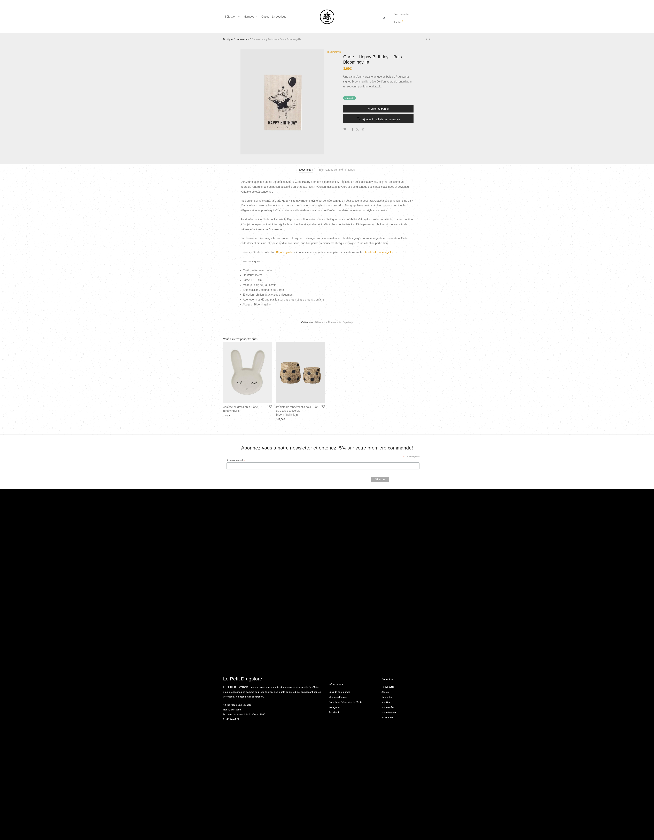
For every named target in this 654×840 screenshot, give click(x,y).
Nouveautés (242, 39)
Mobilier (386, 702)
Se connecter (401, 14)
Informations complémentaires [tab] (336, 169)
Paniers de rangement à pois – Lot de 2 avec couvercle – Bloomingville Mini (296, 411)
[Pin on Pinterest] (363, 129)
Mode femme (389, 712)
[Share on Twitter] (357, 129)
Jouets (385, 692)
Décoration (321, 322)
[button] (232, 16)
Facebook (334, 712)
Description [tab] (306, 169)
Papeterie (347, 322)
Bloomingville (284, 252)
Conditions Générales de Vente (345, 702)
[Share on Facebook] (352, 129)
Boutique (228, 39)
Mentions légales (338, 697)
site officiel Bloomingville (378, 252)
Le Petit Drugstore (242, 678)
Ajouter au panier (378, 108)
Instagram (334, 707)
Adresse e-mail (236, 460)
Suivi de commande (339, 692)
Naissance (387, 717)
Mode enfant (388, 707)
